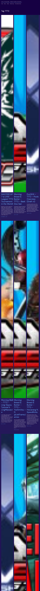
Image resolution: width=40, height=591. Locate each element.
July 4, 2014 (16, 214)
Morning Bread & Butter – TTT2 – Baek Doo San (19, 199)
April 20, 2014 (16, 429)
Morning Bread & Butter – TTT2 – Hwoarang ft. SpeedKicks (32, 406)
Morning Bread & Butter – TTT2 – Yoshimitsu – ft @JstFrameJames (20, 408)
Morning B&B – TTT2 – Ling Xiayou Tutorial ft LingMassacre (7, 406)
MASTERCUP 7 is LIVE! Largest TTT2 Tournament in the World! (7, 199)
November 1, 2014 (4, 216)
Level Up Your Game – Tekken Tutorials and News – (11, 1)
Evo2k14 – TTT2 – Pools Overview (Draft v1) (33, 198)
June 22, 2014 (29, 213)
